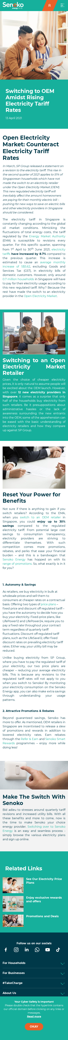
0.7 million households (18, 279)
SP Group (24, 430)
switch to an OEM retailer (40, 517)
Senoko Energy (14, 559)
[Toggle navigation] (63, 5)
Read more (34, 1016)
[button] (50, 5)
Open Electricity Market (40, 296)
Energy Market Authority (47, 236)
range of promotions (17, 563)
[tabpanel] (34, 104)
